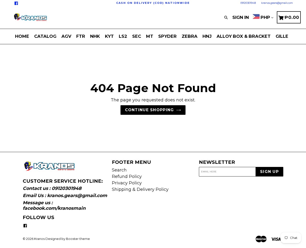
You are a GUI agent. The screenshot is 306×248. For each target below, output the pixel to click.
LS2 (123, 36)
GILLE (282, 36)
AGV (66, 36)
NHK (95, 36)
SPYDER (167, 36)
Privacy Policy (127, 183)
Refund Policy (127, 176)
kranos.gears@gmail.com (277, 3)
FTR (80, 36)
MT (149, 36)
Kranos (39, 239)
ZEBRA (189, 36)
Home (22, 36)
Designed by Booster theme (67, 239)
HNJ (207, 36)
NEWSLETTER (217, 162)
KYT (109, 36)
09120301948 (248, 3)
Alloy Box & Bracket (244, 36)
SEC (136, 36)
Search (119, 170)
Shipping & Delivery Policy (140, 189)
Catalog (45, 36)
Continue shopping (149, 110)
